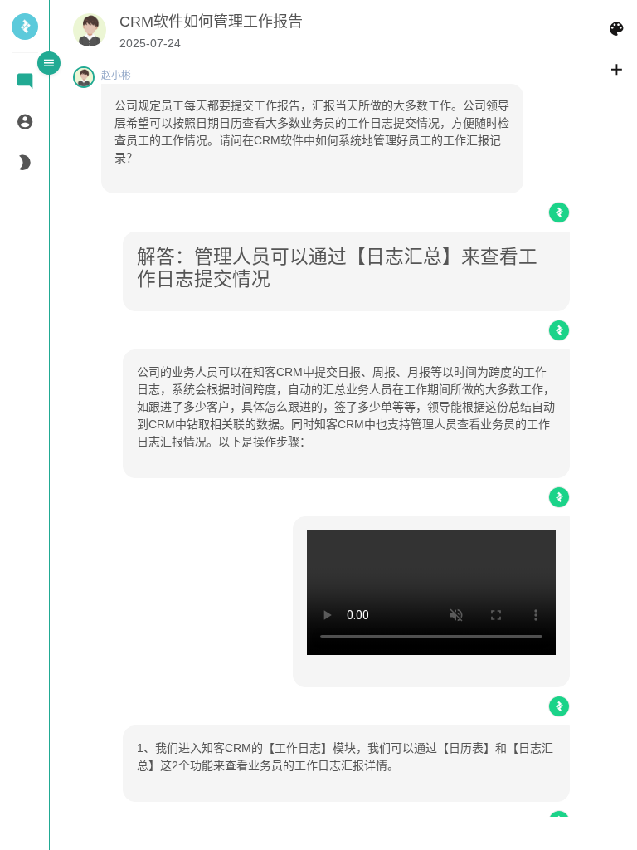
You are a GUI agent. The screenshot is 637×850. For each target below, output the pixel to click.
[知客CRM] (25, 33)
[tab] (25, 83)
